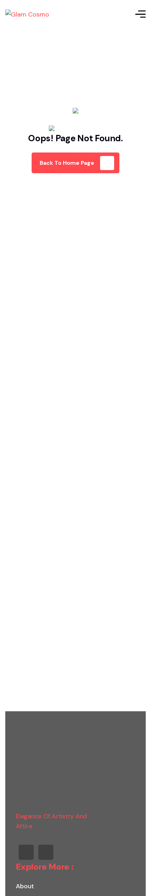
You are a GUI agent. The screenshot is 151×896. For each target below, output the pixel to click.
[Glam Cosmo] (27, 14)
